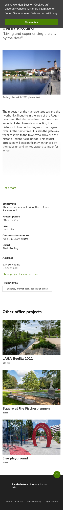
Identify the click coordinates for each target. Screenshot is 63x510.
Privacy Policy (34, 501)
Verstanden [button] (31, 22)
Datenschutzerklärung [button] (44, 13)
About (8, 501)
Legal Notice (51, 501)
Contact (19, 501)
